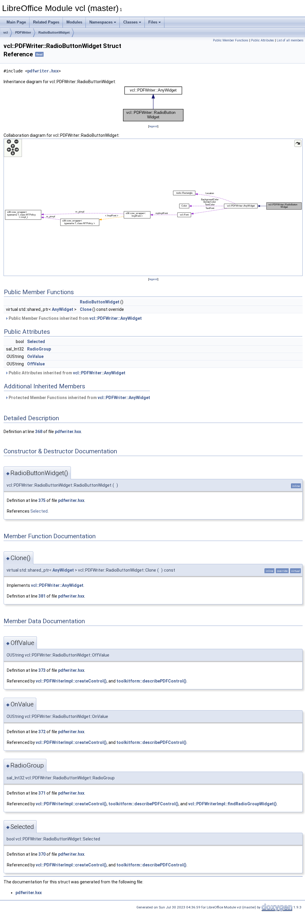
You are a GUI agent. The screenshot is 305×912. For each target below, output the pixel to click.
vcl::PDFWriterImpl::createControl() (71, 681)
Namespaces (101, 22)
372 (42, 731)
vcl (5, 32)
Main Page (16, 22)
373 (42, 670)
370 (42, 854)
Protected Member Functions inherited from (79, 397)
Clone (85, 309)
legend (153, 126)
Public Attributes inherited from (66, 372)
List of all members (290, 40)
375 (42, 500)
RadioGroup (39, 349)
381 (42, 596)
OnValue (35, 356)
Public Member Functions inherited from (75, 318)
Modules (74, 22)
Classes (130, 22)
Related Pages (46, 22)
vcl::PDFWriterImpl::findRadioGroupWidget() (232, 803)
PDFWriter (23, 32)
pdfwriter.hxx (42, 71)
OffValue (36, 364)
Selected (36, 341)
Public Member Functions (230, 40)
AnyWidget (62, 309)
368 (38, 431)
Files (152, 22)
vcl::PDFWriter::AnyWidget (115, 318)
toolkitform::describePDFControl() (151, 681)
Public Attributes (262, 40)
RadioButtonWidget (54, 32)
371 (42, 793)
